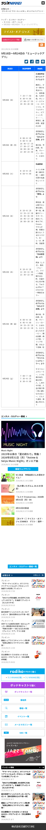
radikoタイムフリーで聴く (11, 40)
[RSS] (42, 45)
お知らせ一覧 (38, 575)
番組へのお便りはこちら (35, 40)
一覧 (42, 767)
